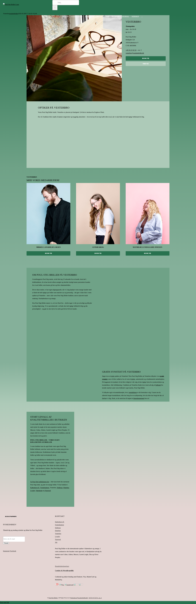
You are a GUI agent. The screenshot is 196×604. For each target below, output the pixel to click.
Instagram (6, 551)
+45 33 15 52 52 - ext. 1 (95, 598)
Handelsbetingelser (62, 566)
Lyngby (57, 536)
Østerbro (58, 531)
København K (59, 522)
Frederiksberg (59, 525)
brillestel (158, 385)
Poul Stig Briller (53, 598)
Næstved (48, 490)
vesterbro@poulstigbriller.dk (135, 53)
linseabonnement (138, 398)
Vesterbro (58, 533)
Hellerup (58, 528)
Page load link (4, 602)
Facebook (13, 551)
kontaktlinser (133, 392)
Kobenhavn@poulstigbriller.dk (79, 598)
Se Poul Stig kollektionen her (39, 482)
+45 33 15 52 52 (131, 50)
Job (56, 542)
